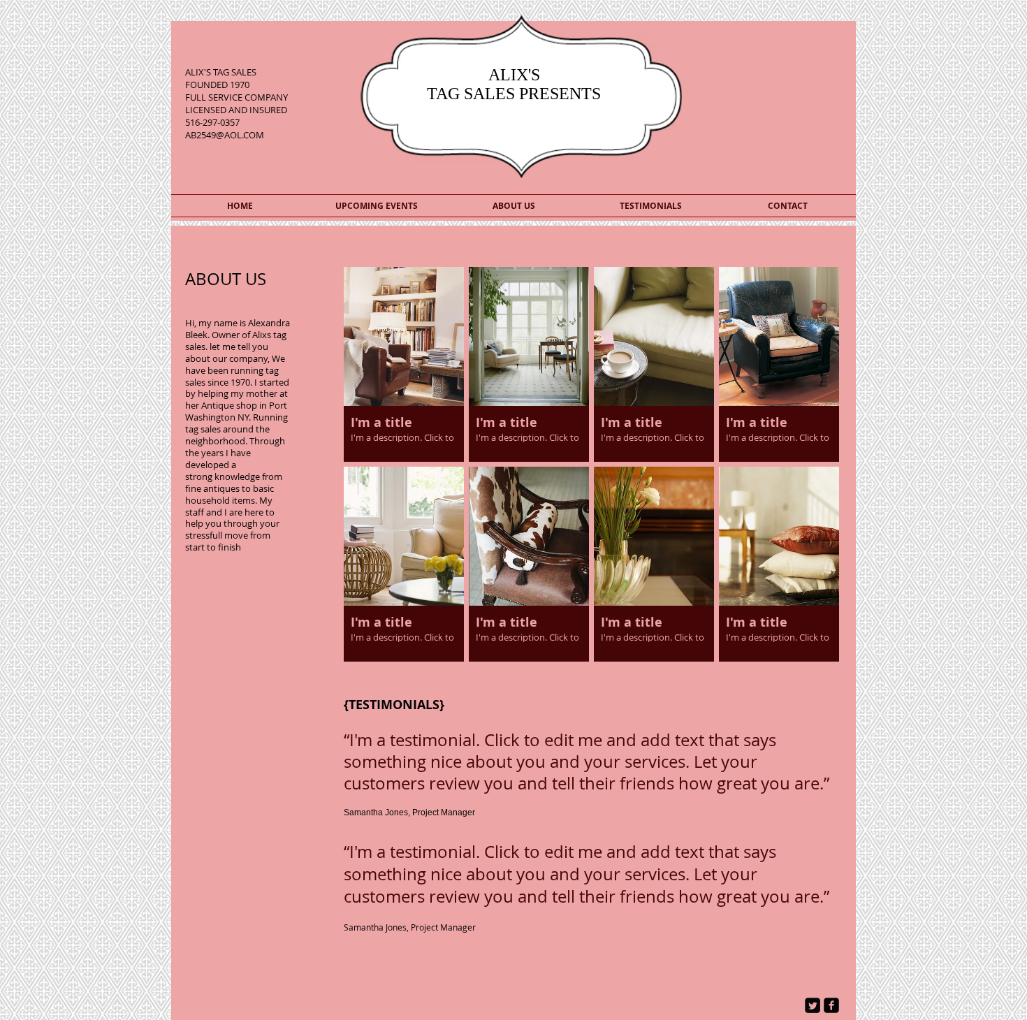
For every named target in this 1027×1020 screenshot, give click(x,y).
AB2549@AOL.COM (224, 135)
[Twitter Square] (812, 1005)
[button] (404, 364)
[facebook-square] (831, 1005)
